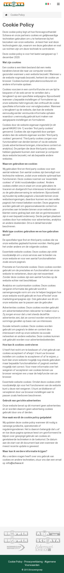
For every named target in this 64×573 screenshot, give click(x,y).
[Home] (6, 15)
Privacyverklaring (33, 561)
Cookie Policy (15, 561)
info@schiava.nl (14, 463)
